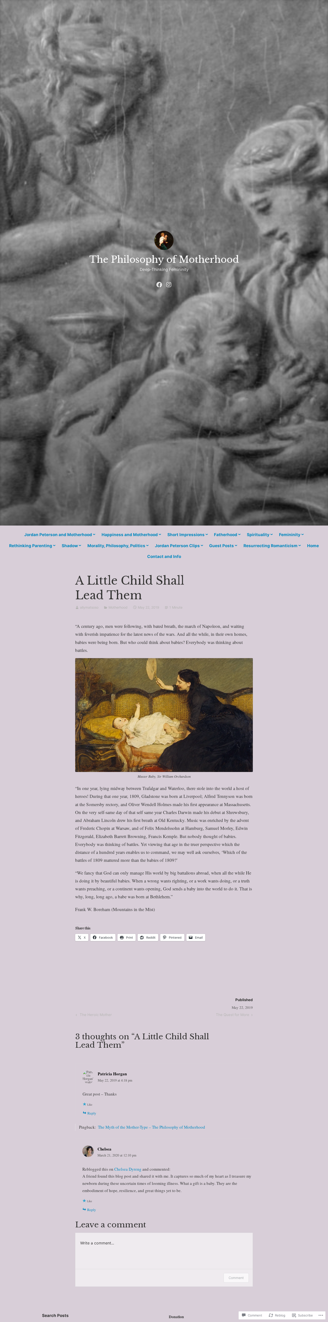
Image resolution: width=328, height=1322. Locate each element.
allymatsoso (89, 607)
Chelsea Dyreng (127, 1169)
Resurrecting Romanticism (270, 545)
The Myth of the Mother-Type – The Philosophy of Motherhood (151, 1127)
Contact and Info (164, 556)
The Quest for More (232, 1015)
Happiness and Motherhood (130, 534)
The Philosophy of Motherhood (164, 259)
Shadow (70, 545)
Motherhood (118, 607)
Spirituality (258, 534)
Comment (236, 1278)
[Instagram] (168, 283)
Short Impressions (186, 534)
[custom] (159, 283)
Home (313, 545)
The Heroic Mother (93, 1015)
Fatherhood (225, 534)
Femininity (289, 534)
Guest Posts (221, 545)
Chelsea (104, 1149)
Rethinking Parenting (30, 545)
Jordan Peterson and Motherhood (58, 534)
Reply (91, 1113)
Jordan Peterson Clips (177, 545)
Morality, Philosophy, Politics (116, 545)
